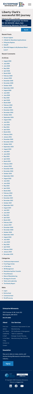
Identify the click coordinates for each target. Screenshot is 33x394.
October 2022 (8, 173)
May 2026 (6, 68)
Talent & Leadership (17, 333)
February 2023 (8, 164)
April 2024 (7, 129)
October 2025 (8, 85)
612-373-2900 (7, 318)
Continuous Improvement (11, 261)
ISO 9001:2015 (9, 23)
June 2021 (7, 213)
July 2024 (7, 122)
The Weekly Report (9, 283)
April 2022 (7, 188)
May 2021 (6, 215)
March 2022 (7, 191)
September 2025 (9, 88)
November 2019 (8, 254)
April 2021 (7, 217)
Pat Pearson (23, 25)
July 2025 (7, 93)
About (5, 322)
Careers (5, 345)
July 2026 (7, 63)
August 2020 (7, 237)
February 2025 (8, 105)
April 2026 (7, 71)
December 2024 (8, 110)
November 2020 (8, 230)
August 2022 (7, 178)
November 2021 (8, 200)
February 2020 (8, 249)
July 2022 (7, 181)
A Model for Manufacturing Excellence (15, 40)
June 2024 (7, 125)
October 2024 (8, 115)
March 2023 (7, 161)
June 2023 (7, 154)
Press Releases (8, 274)
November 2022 (8, 171)
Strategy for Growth (10, 278)
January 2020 (8, 252)
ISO (3, 23)
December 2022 (8, 168)
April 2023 (7, 159)
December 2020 (8, 227)
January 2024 (8, 137)
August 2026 (7, 61)
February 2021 (8, 222)
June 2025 (7, 95)
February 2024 (8, 134)
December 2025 (8, 80)
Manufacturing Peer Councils (12, 271)
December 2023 (8, 139)
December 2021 (8, 198)
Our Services (16, 322)
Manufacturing (6, 25)
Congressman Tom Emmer (19, 21)
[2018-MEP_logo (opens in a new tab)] (10, 375)
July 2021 (6, 210)
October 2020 (8, 232)
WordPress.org (8, 298)
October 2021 (8, 203)
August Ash (19, 382)
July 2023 (7, 151)
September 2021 (8, 205)
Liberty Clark (19, 23)
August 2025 (7, 90)
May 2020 (7, 244)
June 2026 (7, 66)
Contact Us (6, 343)
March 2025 (7, 102)
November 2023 (8, 142)
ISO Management (9, 269)
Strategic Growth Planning (18, 336)
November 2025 (8, 83)
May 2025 (6, 98)
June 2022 (7, 183)
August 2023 (7, 149)
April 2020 (7, 247)
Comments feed (8, 295)
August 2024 (7, 120)
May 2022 (6, 186)
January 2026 (8, 78)
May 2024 (6, 127)
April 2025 (7, 100)
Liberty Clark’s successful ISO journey (16, 13)
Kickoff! (6, 45)
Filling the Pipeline (9, 42)
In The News (7, 266)
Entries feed (7, 293)
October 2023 (8, 144)
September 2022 (9, 176)
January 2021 (8, 225)
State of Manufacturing (10, 276)
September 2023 (9, 146)
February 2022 (8, 193)
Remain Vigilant (8, 37)
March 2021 (7, 220)
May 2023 (6, 156)
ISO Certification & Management (20, 331)
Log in (5, 291)
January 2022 (8, 195)
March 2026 (7, 73)
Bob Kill (8, 21)
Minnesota (15, 25)
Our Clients (6, 331)
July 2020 (7, 239)
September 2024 (9, 117)
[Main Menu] (29, 4)
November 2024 (8, 112)
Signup (8, 364)
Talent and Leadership (10, 281)
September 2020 (9, 234)
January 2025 (8, 107)
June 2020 (7, 242)
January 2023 (8, 166)
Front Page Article (9, 264)
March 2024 (7, 132)
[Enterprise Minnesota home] (13, 4)
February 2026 (8, 76)
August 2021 (7, 208)
